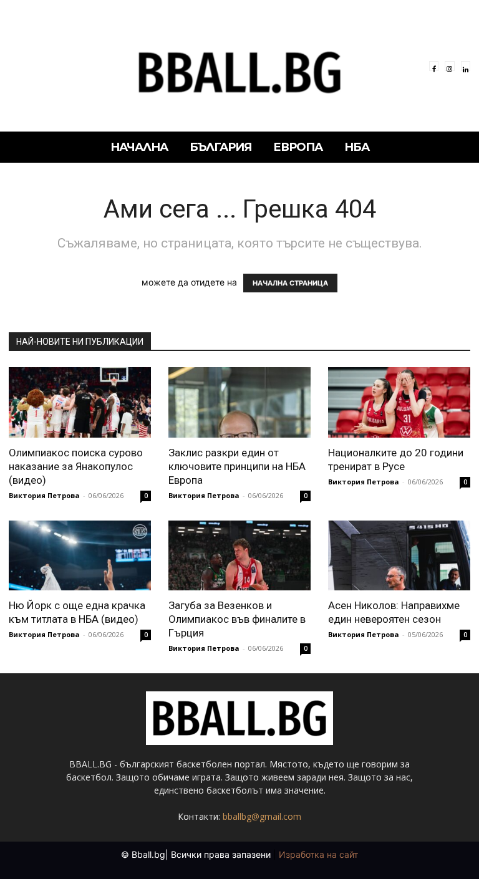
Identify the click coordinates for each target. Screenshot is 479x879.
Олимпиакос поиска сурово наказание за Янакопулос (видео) (76, 466)
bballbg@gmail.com (262, 816)
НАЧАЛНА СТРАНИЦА (290, 283)
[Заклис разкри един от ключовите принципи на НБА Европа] (239, 402)
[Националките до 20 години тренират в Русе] (399, 402)
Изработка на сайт (318, 854)
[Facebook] (433, 65)
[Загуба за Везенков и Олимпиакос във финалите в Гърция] (239, 556)
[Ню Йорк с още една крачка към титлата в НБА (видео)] (80, 556)
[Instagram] (449, 65)
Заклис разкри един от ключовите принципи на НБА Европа (237, 466)
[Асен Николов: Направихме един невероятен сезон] (399, 556)
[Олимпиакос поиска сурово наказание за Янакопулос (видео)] (80, 402)
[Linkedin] (465, 65)
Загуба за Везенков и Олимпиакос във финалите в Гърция (237, 619)
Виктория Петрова (44, 495)
